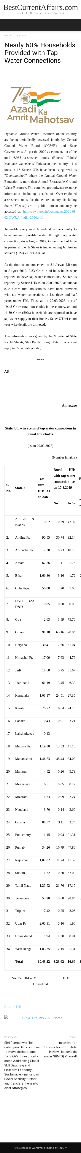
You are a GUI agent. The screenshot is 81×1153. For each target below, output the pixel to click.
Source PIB (12, 1007)
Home (8, 35)
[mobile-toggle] (7, 25)
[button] (75, 25)
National (21, 35)
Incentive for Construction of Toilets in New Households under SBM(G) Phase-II (60, 1049)
